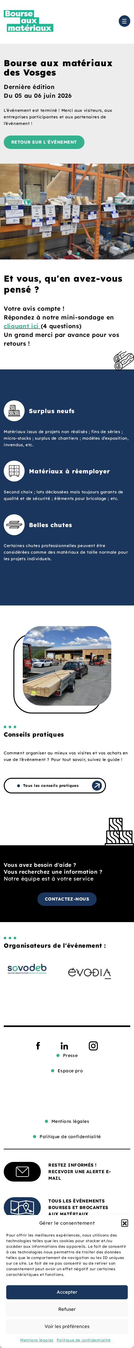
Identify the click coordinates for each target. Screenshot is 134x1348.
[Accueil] (28, 21)
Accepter (67, 1292)
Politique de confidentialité (84, 1340)
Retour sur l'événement (44, 142)
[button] (125, 1223)
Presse (70, 1055)
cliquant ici (22, 326)
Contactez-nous (67, 899)
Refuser (67, 1309)
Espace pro (70, 1071)
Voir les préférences (67, 1326)
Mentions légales (37, 1340)
